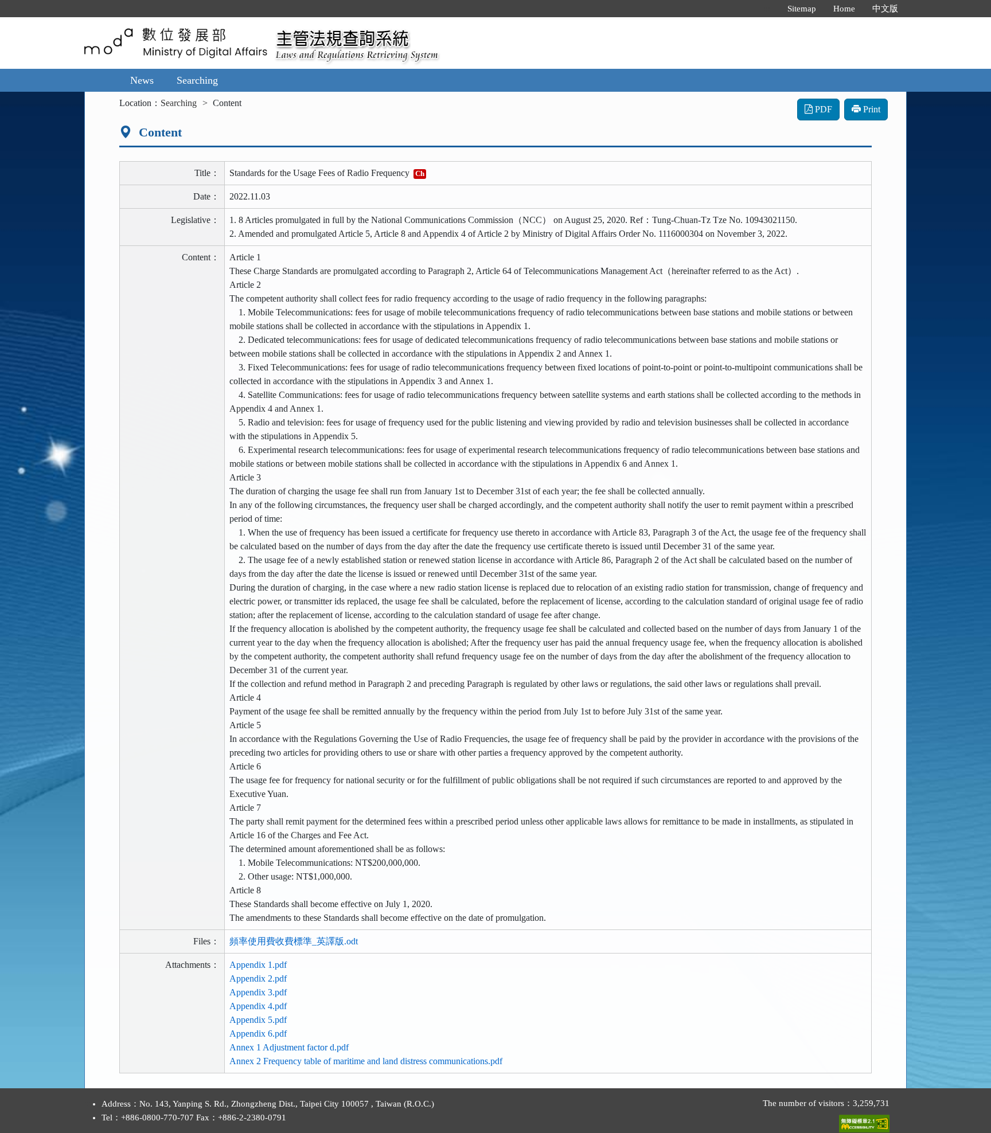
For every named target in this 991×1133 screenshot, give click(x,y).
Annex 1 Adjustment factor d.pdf (289, 1047)
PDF (822, 109)
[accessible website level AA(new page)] (864, 1121)
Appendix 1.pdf (258, 965)
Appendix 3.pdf (258, 992)
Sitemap (801, 8)
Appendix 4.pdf (258, 1006)
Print (870, 109)
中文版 (885, 8)
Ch (419, 173)
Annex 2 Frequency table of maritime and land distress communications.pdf (365, 1061)
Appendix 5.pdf (258, 1020)
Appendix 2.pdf (258, 978)
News (142, 80)
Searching (197, 80)
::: (766, 8)
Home (844, 8)
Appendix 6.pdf (258, 1033)
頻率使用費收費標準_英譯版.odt (293, 941)
